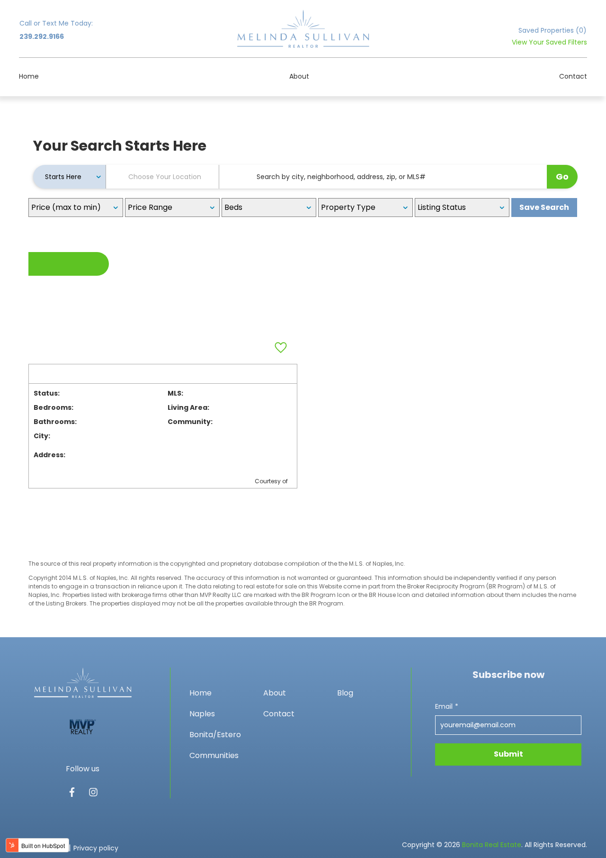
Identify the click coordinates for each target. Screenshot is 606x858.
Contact (573, 76)
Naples (202, 713)
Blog (345, 692)
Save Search (544, 207)
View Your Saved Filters (549, 42)
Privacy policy (95, 848)
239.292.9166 (41, 36)
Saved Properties (552, 30)
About (299, 76)
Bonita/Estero (215, 734)
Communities (214, 755)
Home (29, 76)
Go (562, 176)
